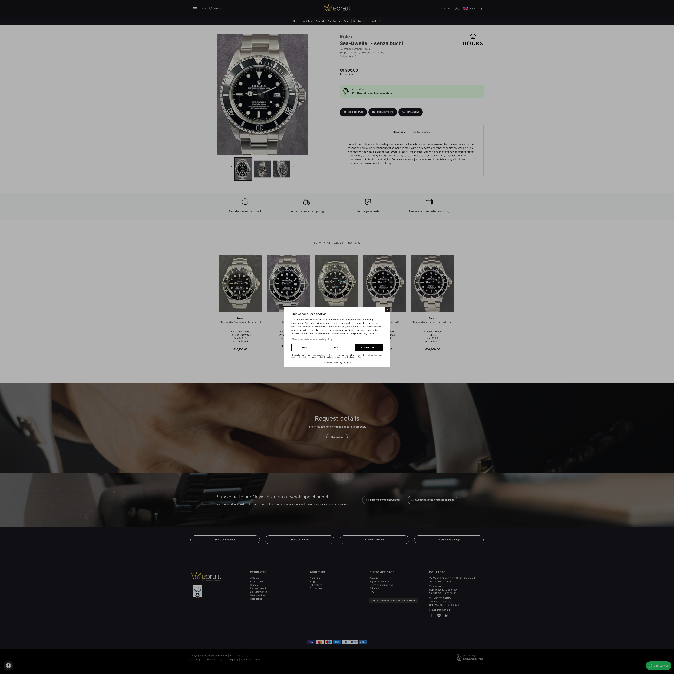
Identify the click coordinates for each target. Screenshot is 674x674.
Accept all (368, 347)
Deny (305, 347)
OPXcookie (327, 363)
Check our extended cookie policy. (312, 339)
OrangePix (347, 363)
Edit (337, 347)
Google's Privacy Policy (361, 333)
